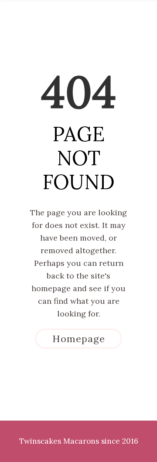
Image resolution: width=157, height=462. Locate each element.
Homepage (78, 339)
